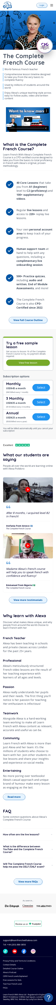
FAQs (5, 988)
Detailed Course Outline (13, 968)
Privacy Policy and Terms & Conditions (19, 961)
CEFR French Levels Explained (15, 976)
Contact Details (9, 964)
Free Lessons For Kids (12, 980)
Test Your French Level (12, 984)
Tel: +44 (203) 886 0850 (14, 944)
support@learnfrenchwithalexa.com (20, 940)
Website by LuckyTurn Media (31, 999)
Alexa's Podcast (9, 972)
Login (42, 5)
